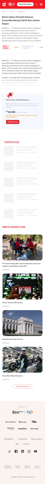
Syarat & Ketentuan (37, 467)
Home (4, 12)
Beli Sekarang (12, 122)
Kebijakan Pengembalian (8, 467)
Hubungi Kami (8, 439)
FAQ (17, 444)
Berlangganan (25, 4)
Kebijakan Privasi (18, 467)
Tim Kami (26, 444)
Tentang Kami (22, 439)
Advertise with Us (36, 439)
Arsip (11, 12)
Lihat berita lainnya (22, 386)
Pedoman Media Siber (27, 467)
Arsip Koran (21, 12)
